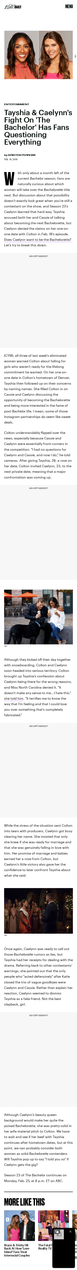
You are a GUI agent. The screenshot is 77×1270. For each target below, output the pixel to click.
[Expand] (57, 1231)
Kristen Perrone (22, 155)
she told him (13, 698)
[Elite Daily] (13, 6)
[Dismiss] (70, 1231)
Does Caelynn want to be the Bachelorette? (37, 239)
